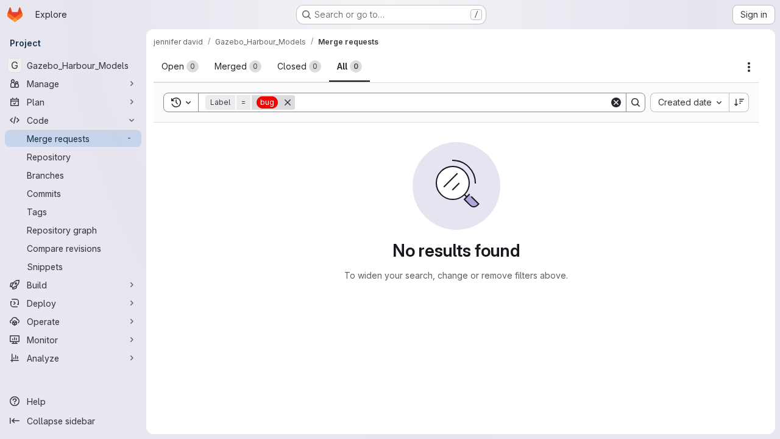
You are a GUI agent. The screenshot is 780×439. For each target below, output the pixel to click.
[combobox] (689, 102)
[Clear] (616, 102)
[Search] (635, 102)
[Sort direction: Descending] (739, 102)
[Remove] (287, 102)
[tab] (180, 66)
